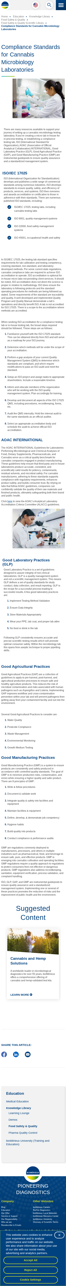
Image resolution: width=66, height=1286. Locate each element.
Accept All (30, 1260)
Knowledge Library (18, 1108)
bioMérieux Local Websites (45, 1213)
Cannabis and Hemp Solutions (28, 960)
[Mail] (28, 1056)
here (9, 501)
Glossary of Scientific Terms (45, 1222)
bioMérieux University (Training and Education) (27, 1142)
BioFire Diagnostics (41, 1210)
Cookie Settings (30, 1279)
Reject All (30, 1270)
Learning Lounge (19, 1113)
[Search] (49, 5)
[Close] (59, 1235)
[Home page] (5, 5)
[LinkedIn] (16, 1056)
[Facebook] (4, 1056)
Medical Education (17, 1101)
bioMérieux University (42, 1219)
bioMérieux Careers (41, 1207)
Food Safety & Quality (23, 1126)
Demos (13, 1119)
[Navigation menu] (61, 5)
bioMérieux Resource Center (45, 1216)
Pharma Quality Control (23, 1132)
